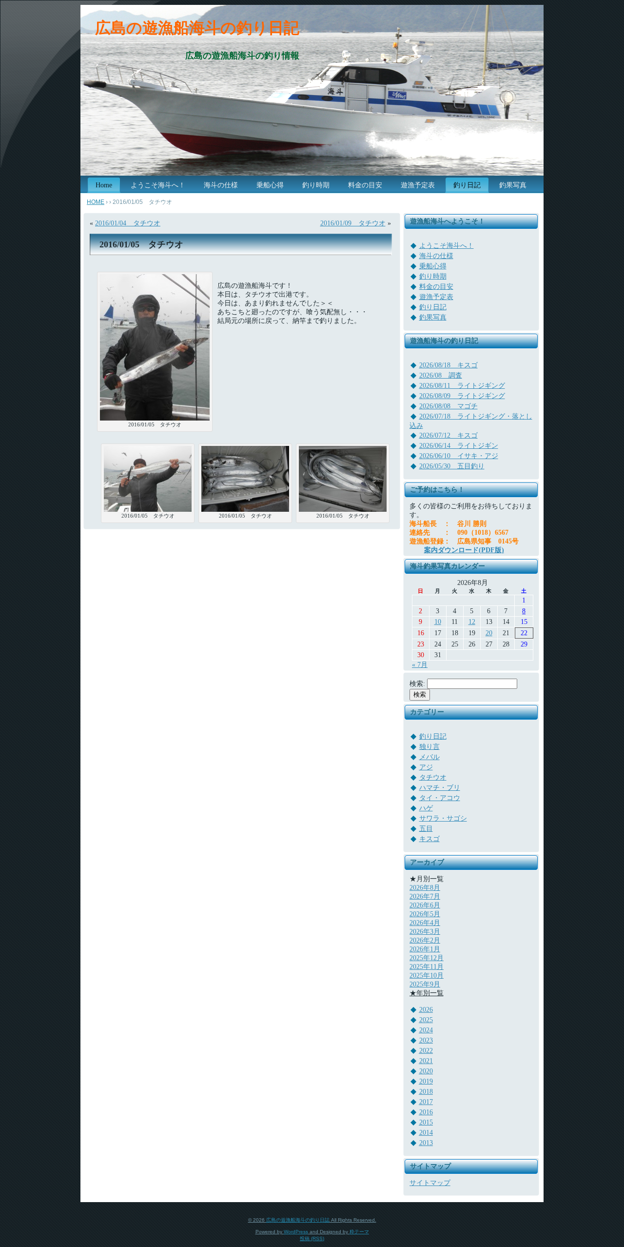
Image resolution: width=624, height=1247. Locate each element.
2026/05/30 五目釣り (452, 466)
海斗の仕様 (436, 256)
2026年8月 (425, 887)
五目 (426, 828)
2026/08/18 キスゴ (448, 365)
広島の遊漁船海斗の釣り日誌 (298, 1220)
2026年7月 (425, 896)
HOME (95, 202)
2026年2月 (425, 940)
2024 (426, 1030)
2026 (426, 1009)
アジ (426, 767)
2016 (426, 1112)
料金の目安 (436, 286)
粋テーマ (359, 1231)
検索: (417, 683)
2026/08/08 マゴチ (448, 406)
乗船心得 (433, 266)
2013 (426, 1142)
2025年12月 (427, 958)
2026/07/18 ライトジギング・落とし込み (471, 421)
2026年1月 (425, 949)
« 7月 (420, 664)
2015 (426, 1122)
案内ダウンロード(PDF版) (464, 550)
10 (437, 621)
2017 (426, 1102)
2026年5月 (425, 914)
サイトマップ (430, 1183)
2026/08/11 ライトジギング (462, 385)
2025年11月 (427, 966)
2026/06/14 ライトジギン (458, 445)
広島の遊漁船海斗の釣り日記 (197, 28)
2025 (426, 1020)
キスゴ (429, 839)
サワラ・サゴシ (443, 818)
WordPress (296, 1231)
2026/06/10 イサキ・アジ (458, 456)
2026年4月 (425, 922)
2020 (426, 1071)
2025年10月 (427, 975)
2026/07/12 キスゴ (448, 435)
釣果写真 (433, 317)
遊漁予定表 (436, 297)
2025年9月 (425, 984)
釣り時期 (433, 276)
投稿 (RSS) (312, 1238)
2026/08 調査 (440, 375)
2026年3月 (425, 931)
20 (489, 633)
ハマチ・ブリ (439, 787)
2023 (426, 1040)
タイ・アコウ (439, 798)
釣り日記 (433, 307)
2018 (426, 1091)
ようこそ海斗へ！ (446, 245)
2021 (426, 1061)
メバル (429, 757)
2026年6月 (425, 905)
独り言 (429, 746)
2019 (426, 1081)
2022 (426, 1050)
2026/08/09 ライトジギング (462, 396)
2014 (426, 1132)
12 (471, 621)
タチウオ (433, 777)
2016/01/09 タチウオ (353, 223)
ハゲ (426, 808)
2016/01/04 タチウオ (127, 223)
